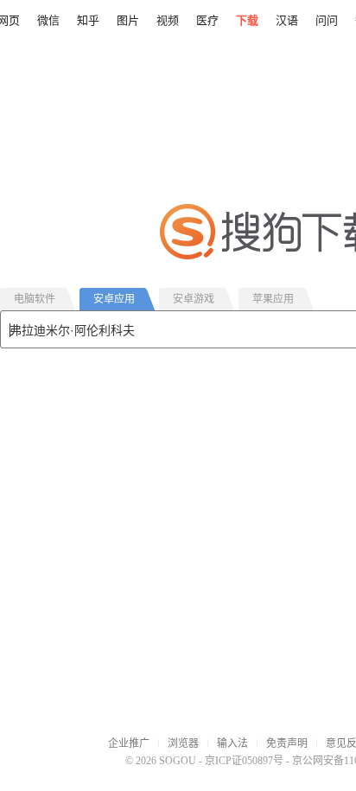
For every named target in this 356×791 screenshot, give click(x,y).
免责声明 (287, 743)
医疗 (207, 20)
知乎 (88, 20)
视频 (167, 20)
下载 (247, 20)
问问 (326, 20)
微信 (48, 20)
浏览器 (183, 743)
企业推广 (128, 743)
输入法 (232, 743)
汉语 (287, 20)
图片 (128, 20)
